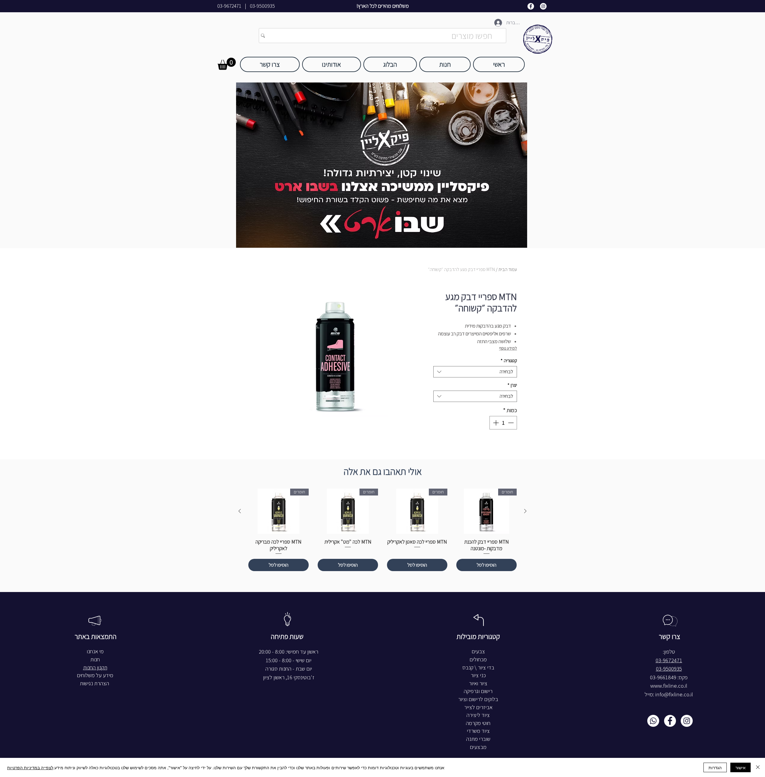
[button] (227, 64)
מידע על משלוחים (95, 675)
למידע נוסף (508, 348)
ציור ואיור (478, 683)
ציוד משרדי (478, 730)
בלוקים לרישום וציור (478, 699)
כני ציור (478, 675)
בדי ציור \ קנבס (478, 667)
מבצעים (478, 747)
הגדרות (715, 767)
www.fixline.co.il (668, 685)
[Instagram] (543, 6)
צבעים (478, 651)
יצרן (512, 385)
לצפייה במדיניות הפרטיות (30, 767)
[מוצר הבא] (239, 511)
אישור (740, 767)
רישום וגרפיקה (478, 691)
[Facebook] (530, 6)
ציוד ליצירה (478, 715)
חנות (95, 659)
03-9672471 (229, 6)
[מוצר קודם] (525, 511)
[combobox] (475, 371)
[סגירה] (757, 767)
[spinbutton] (503, 422)
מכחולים (478, 659)
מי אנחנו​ (95, 651)
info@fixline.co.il (674, 694)
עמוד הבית (507, 269)
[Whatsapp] (653, 721)
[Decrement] (511, 422)
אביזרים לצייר (478, 707)
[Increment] (495, 422)
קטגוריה (509, 360)
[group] (382, 530)
